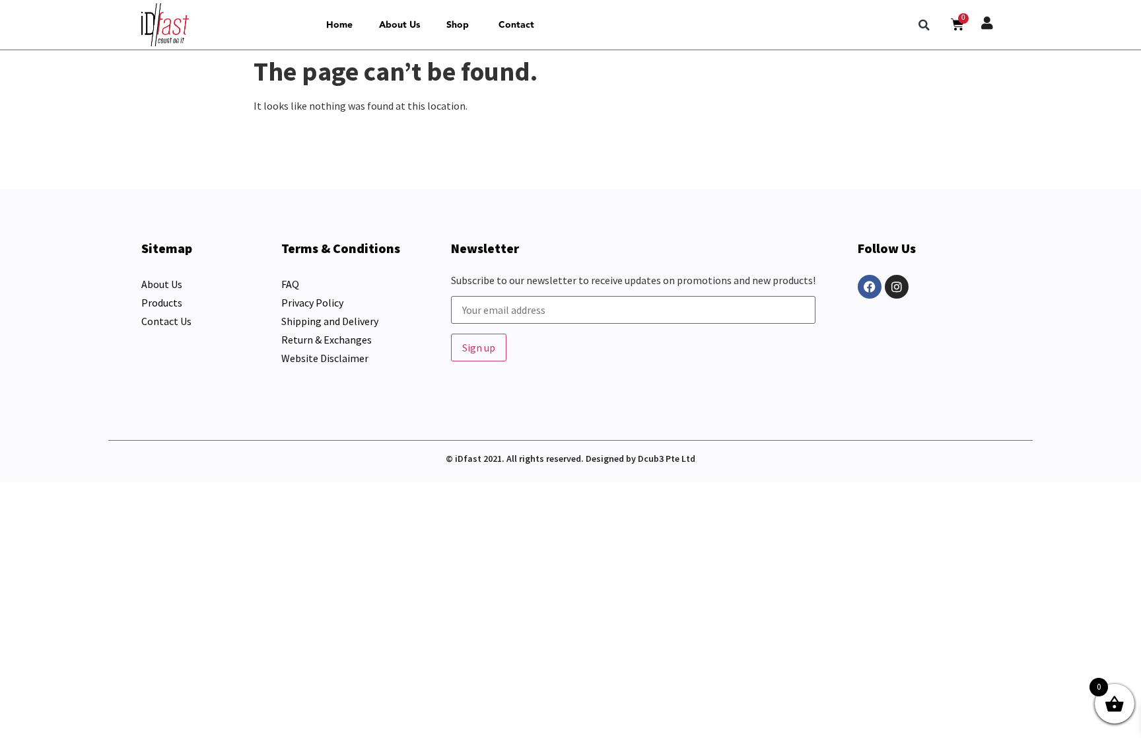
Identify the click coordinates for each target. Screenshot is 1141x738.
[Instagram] (897, 287)
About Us (399, 25)
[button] (924, 25)
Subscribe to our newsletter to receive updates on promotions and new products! (633, 281)
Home (339, 25)
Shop (457, 25)
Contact (516, 25)
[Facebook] (870, 287)
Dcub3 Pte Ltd (666, 458)
